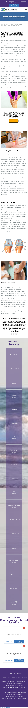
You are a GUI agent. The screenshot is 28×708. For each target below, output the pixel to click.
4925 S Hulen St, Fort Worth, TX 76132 (14, 635)
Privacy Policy (20, 673)
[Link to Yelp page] (24, 628)
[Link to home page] (12, 9)
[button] (14, 5)
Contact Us (24, 677)
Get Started (13, 121)
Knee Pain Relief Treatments (13, 25)
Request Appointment (19, 642)
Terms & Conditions (5, 677)
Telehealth (11, 1)
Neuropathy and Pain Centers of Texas (9, 24)
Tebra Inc (14, 673)
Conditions (3, 25)
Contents (20, 24)
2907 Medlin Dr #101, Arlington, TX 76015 (14, 654)
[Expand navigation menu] (26, 9)
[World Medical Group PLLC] (14, 707)
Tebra (20, 702)
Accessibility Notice (16, 677)
